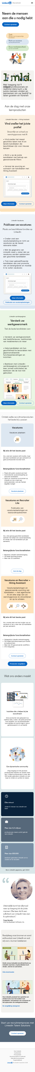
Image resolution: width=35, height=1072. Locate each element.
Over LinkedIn (17, 1051)
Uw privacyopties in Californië (17, 1056)
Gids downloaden (8, 972)
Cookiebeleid (17, 1053)
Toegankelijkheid (17, 1060)
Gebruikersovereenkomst (17, 1058)
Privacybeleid (17, 1054)
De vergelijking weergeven (11, 1006)
